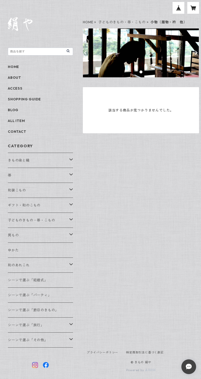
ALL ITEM (16, 121)
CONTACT (17, 131)
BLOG (13, 110)
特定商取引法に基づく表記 (145, 352)
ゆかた (13, 250)
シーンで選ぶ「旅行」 (26, 325)
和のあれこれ (19, 265)
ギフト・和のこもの (24, 205)
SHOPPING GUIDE (24, 99)
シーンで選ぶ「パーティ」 (29, 295)
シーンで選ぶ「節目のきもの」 (33, 310)
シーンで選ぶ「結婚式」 (28, 280)
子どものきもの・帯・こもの (121, 22)
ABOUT (14, 77)
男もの (13, 235)
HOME (88, 22)
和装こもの (17, 190)
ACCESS (15, 88)
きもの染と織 (19, 160)
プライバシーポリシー (102, 352)
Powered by (135, 370)
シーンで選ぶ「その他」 (28, 340)
